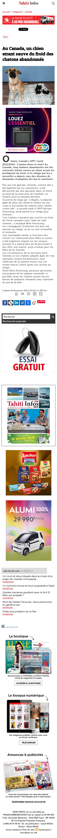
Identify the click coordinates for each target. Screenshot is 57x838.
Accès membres (13, 830)
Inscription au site (28, 832)
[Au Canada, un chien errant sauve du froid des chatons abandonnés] (28, 67)
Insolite (28, 12)
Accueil (6, 12)
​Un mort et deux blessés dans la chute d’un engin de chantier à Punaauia (27, 578)
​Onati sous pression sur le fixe (19, 611)
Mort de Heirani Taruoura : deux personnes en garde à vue (27, 603)
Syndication (44, 830)
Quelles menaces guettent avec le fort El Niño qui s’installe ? (26, 594)
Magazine (17, 12)
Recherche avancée (14, 321)
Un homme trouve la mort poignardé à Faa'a (28, 585)
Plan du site (28, 830)
